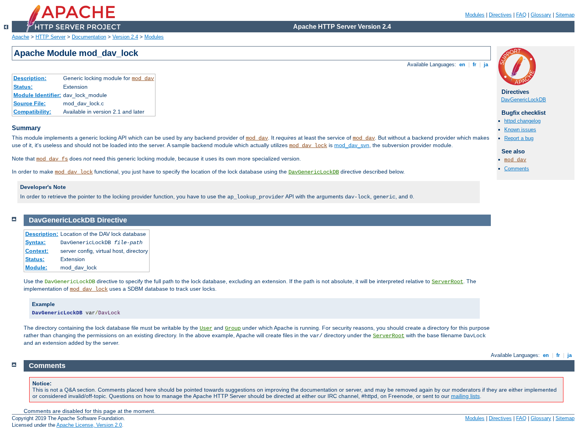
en (462, 64)
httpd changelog (522, 121)
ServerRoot (447, 281)
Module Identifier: (37, 95)
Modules (475, 15)
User (206, 328)
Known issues (520, 130)
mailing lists (465, 396)
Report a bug (518, 138)
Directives (500, 15)
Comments (516, 169)
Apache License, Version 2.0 (89, 425)
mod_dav (143, 78)
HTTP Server (50, 37)
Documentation (89, 37)
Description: (30, 78)
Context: (37, 251)
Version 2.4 (125, 37)
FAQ (521, 15)
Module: (36, 267)
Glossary (541, 15)
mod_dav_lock (308, 145)
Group (233, 328)
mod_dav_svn (351, 145)
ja (486, 64)
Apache (20, 37)
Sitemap (565, 15)
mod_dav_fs (52, 159)
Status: (23, 87)
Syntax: (35, 242)
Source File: (29, 103)
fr (474, 64)
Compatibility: (32, 111)
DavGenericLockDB (313, 172)
